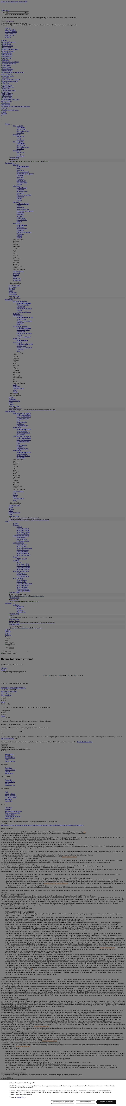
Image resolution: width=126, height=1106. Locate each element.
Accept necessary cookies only (62, 1102)
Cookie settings (85, 1102)
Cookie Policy (21, 1097)
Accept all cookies (106, 1102)
